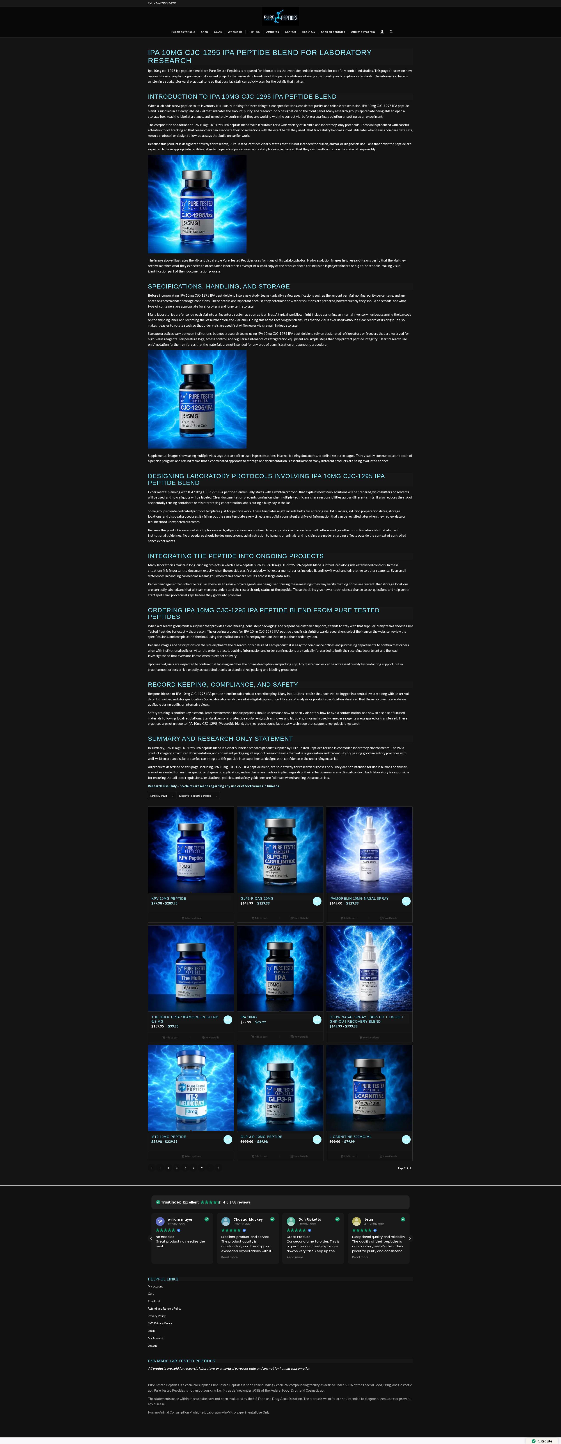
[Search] (389, 31)
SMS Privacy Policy (160, 1323)
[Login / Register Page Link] (382, 32)
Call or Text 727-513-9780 (162, 3)
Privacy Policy (157, 1316)
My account (155, 1286)
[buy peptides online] (280, 16)
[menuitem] (183, 31)
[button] (409, 1238)
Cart (151, 1293)
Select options (192, 918)
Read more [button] (229, 1257)
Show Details (300, 918)
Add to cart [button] (260, 918)
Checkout (154, 1301)
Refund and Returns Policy (164, 1308)
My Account (155, 1338)
